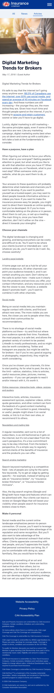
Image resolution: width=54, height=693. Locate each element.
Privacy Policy (27, 608)
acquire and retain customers (29, 114)
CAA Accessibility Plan (27, 615)
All (13, 13)
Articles (38, 13)
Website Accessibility (27, 601)
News (24, 13)
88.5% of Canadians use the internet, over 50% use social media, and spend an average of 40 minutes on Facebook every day (26, 98)
